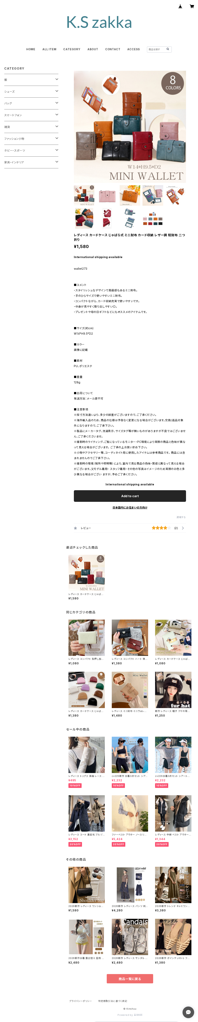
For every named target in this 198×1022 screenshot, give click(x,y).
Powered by (126, 1014)
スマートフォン (13, 115)
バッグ (8, 103)
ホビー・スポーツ (14, 150)
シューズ (9, 91)
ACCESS (133, 49)
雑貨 (7, 127)
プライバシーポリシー (80, 1001)
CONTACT (112, 49)
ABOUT (92, 49)
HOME (30, 49)
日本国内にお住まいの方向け (130, 507)
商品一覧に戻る (130, 979)
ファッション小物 (14, 138)
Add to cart (130, 496)
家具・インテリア (14, 162)
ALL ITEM (49, 49)
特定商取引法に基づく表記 (112, 1001)
